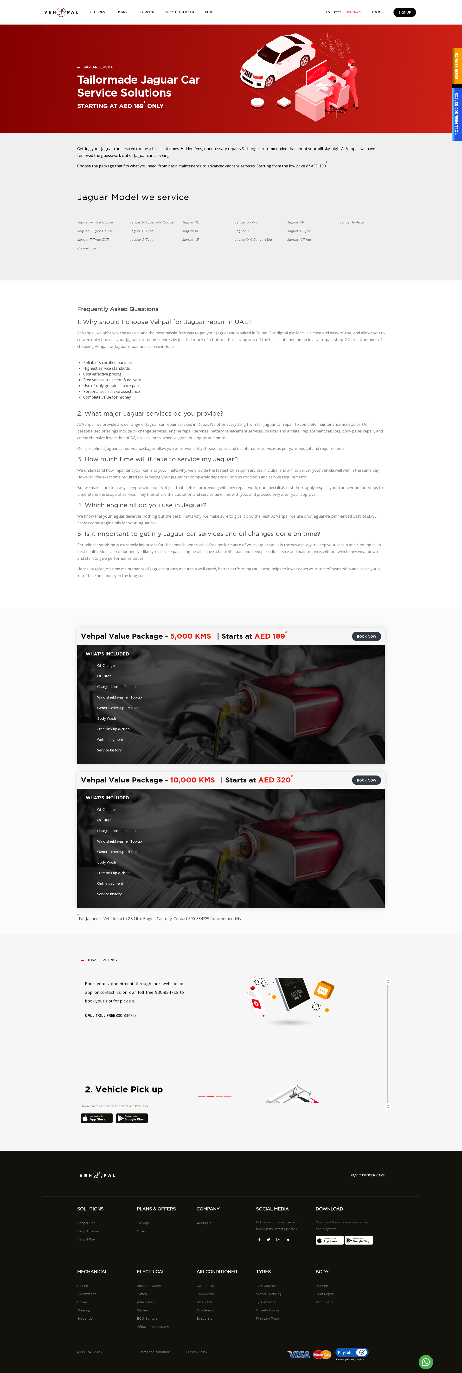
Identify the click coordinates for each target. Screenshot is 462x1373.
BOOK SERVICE (456, 66)
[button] (387, 1040)
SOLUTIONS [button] (97, 12)
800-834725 (456, 103)
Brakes (82, 1302)
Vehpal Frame (88, 1231)
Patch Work (324, 1302)
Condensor (205, 1310)
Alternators (145, 1302)
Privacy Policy (196, 1352)
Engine (82, 1285)
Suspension (86, 1318)
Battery (142, 1294)
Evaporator (205, 1318)
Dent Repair (325, 1294)
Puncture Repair (268, 1318)
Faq (200, 1231)
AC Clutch (204, 1302)
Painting (322, 1285)
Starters (143, 1310)
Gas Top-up (205, 1285)
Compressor (206, 1294)
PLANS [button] (123, 12)
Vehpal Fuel (86, 1239)
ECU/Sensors (147, 1318)
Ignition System (149, 1285)
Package (143, 1223)
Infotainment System (153, 1326)
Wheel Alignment (269, 1310)
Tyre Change (266, 1285)
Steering (83, 1310)
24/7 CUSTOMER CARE (180, 12)
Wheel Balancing (269, 1294)
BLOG (209, 12)
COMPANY (147, 12)
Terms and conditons (154, 1352)
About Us (204, 1223)
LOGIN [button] (377, 12)
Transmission (86, 1294)
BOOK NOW (366, 636)
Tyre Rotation (266, 1302)
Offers (142, 1231)
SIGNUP (404, 12)
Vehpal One (86, 1223)
